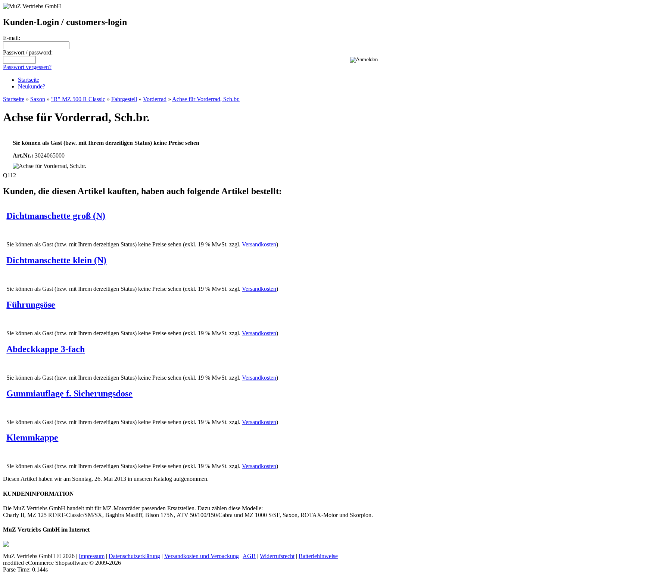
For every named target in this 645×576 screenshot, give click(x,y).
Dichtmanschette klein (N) (56, 260)
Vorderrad (154, 99)
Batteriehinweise (318, 556)
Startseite (28, 80)
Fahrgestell (124, 99)
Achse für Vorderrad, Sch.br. (206, 99)
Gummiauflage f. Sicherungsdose (69, 393)
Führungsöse (30, 304)
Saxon (37, 99)
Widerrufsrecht (277, 556)
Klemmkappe (32, 437)
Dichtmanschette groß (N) (55, 216)
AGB (249, 556)
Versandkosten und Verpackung (201, 556)
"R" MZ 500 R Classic (78, 99)
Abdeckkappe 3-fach (45, 349)
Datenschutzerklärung (134, 556)
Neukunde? (31, 86)
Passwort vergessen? (27, 67)
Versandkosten (259, 244)
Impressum (92, 556)
